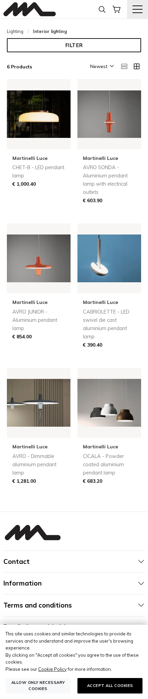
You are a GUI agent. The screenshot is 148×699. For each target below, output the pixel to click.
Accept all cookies (110, 685)
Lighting (15, 31)
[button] (101, 66)
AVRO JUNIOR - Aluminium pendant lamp (34, 320)
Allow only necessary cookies (38, 685)
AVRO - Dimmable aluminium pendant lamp (34, 464)
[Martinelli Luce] (29, 9)
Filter (74, 45)
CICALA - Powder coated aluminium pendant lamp (103, 464)
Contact (16, 561)
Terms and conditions (37, 605)
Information (22, 583)
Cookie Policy (52, 669)
